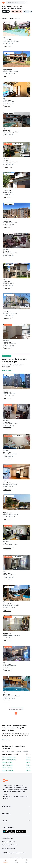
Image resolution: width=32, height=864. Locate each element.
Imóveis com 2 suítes (7, 765)
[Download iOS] (21, 832)
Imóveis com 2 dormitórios (9, 757)
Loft (3, 751)
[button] (16, 806)
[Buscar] (25, 2)
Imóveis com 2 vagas (7, 770)
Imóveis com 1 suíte (7, 762)
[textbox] (16, 2)
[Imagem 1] (16, 95)
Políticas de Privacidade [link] (8, 841)
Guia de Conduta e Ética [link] (8, 848)
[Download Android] (9, 832)
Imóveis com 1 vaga (7, 767)
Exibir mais (5, 740)
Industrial (25, 751)
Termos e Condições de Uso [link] (10, 845)
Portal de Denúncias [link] (7, 838)
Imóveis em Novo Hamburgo (13, 751)
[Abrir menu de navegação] (29, 2)
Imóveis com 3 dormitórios (9, 759)
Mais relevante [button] (14, 18)
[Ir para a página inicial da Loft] (4, 2)
